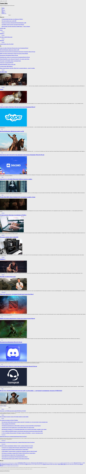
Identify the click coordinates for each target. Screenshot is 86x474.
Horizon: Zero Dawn (64, 462)
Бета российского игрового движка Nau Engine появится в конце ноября (14, 416)
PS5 (16, 464)
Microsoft (76, 462)
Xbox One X (67, 464)
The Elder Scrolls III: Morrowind (6, 37)
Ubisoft (44, 464)
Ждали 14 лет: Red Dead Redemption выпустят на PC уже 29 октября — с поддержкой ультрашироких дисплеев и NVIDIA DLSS (31, 390)
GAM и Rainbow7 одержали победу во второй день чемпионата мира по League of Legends (19, 451)
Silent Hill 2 (23, 464)
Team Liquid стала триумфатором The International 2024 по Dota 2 (15, 456)
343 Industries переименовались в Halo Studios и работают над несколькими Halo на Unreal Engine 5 (21, 425)
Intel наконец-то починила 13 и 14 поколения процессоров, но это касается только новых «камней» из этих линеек (24, 429)
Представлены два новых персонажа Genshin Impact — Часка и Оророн (16, 26)
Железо (3, 12)
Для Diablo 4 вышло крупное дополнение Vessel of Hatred (13, 24)
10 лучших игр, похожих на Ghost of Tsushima (9, 420)
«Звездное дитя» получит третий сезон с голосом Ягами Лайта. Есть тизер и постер (18, 427)
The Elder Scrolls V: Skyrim (40, 464)
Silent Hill (21, 464)
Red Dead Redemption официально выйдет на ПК (9, 49)
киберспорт (9, 465)
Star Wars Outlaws (33, 464)
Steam (36, 464)
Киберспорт (3, 292)
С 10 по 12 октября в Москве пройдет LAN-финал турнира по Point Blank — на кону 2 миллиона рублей (22, 433)
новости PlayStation (13, 465)
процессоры (16, 465)
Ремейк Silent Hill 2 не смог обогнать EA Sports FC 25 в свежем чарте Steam (14, 59)
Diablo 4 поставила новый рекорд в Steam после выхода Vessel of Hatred (14, 53)
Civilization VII (21, 462)
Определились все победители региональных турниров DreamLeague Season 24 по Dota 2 (17, 442)
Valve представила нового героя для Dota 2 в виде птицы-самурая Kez (15, 458)
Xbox (2, 177)
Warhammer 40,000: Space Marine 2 (52, 464)
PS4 (11, 464)
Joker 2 (72, 462)
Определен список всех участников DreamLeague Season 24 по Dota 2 (17, 294)
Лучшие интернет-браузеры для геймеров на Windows (12, 19)
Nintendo (3, 8)
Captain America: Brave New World (6, 44)
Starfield (29, 464)
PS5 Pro (18, 464)
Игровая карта (4, 13)
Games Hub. (4, 3)
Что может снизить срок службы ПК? (9, 20)
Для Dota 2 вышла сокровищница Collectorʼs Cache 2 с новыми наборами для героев (16, 445)
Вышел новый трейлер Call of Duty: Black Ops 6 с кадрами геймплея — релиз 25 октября (17, 68)
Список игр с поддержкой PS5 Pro (6, 62)
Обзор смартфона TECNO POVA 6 (8, 423)
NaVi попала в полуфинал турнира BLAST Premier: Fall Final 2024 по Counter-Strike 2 (18, 453)
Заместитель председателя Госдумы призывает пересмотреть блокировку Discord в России (17, 51)
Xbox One (63, 464)
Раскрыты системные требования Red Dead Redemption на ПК (14, 22)
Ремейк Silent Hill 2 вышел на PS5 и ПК (7, 64)
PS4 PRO (13, 464)
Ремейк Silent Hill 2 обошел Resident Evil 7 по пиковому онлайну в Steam (17, 197)
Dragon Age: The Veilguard (36, 462)
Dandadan (2, 40)
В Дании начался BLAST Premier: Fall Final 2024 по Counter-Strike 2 (15, 449)
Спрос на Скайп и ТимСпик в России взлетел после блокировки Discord (14, 48)
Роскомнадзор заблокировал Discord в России (9, 55)
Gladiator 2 (2, 33)
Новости (3, 7)
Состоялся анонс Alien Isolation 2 (6, 66)
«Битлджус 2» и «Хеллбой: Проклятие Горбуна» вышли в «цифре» (16, 179)
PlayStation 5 (8, 464)
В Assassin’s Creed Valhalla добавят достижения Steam (10, 60)
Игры (1, 465)
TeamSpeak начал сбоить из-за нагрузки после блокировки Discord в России (15, 57)
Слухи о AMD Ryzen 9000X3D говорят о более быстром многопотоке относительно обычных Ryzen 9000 (22, 431)
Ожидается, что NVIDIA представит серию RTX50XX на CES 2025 (13, 410)
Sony (26, 464)
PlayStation (3, 10)
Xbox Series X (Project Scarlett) (75, 464)
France (1, 30)
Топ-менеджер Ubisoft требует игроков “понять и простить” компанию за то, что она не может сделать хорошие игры (25, 422)
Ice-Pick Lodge (2, 28)
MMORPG (79, 462)
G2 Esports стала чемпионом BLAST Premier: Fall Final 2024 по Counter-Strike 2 (17, 447)
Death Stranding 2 (28, 462)
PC (2, 9)
